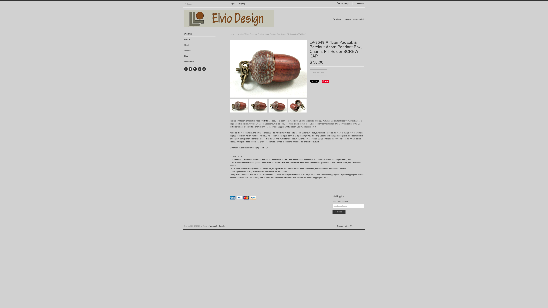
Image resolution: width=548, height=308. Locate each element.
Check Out (360, 3)
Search (340, 226)
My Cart (345, 3)
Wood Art (199, 34)
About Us (348, 226)
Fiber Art (187, 39)
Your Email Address (340, 201)
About (186, 45)
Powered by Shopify (216, 226)
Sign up (242, 3)
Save (326, 81)
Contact (187, 50)
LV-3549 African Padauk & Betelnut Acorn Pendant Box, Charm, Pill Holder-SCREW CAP (271, 34)
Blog (186, 56)
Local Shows (189, 61)
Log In (232, 3)
